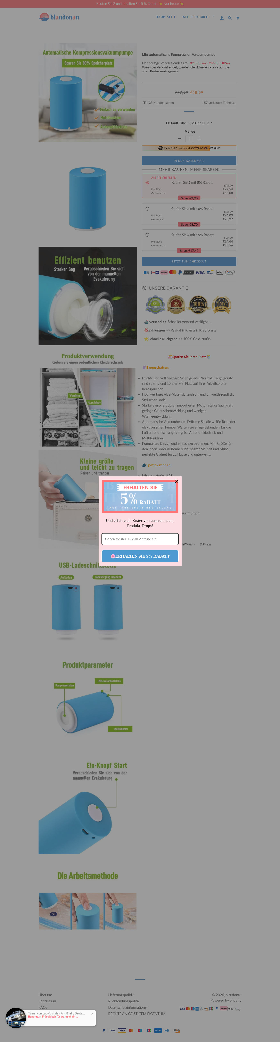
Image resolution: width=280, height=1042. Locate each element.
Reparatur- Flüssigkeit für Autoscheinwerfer (53, 1016)
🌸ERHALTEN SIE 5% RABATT (140, 556)
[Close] (177, 481)
